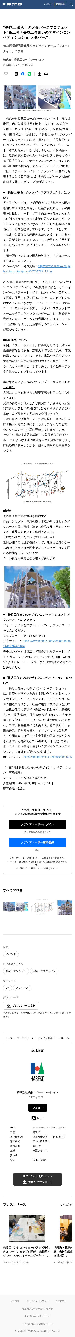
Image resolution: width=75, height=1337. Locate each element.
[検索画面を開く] (71, 4)
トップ (8, 1038)
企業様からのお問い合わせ (37, 1316)
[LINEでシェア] (29, 74)
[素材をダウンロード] (39, 74)
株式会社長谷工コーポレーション (56, 1038)
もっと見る (66, 1204)
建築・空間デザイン (44, 971)
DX (7, 987)
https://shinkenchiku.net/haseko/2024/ (47, 756)
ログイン (48, 4)
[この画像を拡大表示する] (16, 906)
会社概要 (15, 1300)
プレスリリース (25, 1038)
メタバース (22, 987)
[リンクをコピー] (46, 74)
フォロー (37, 1107)
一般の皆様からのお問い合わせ (37, 1323)
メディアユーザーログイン (37, 824)
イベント (11, 954)
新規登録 (60, 4)
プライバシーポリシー (37, 1300)
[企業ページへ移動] (37, 1072)
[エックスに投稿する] (16, 74)
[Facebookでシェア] (23, 74)
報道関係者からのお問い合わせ (37, 1308)
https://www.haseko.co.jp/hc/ (49, 1127)
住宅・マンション (16, 971)
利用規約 (60, 1300)
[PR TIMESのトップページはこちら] (14, 4)
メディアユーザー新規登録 (37, 842)
